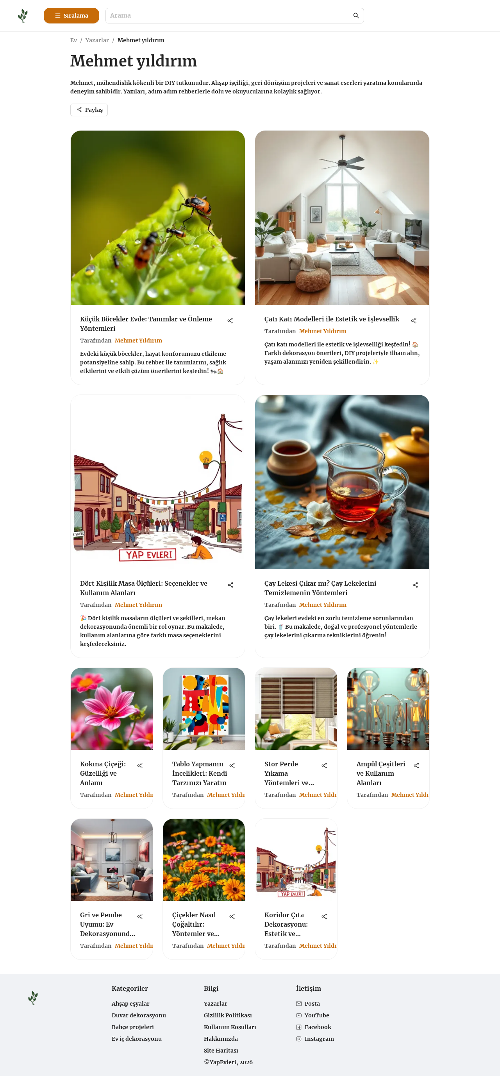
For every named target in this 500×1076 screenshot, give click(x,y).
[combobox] (231, 16)
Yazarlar (97, 40)
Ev (73, 40)
